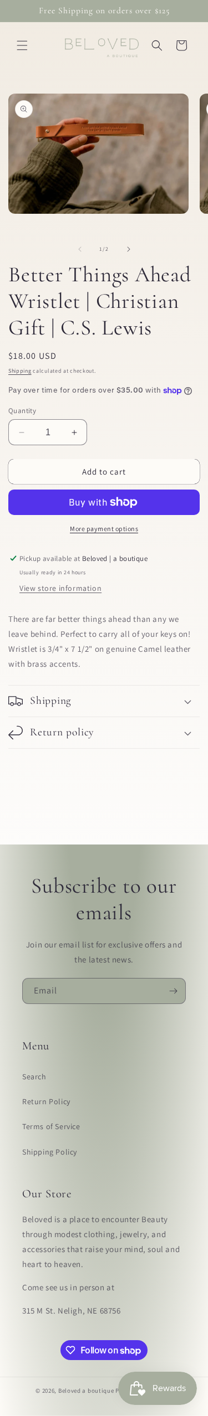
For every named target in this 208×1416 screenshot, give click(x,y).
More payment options (104, 528)
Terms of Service (51, 1126)
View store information (60, 588)
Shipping (20, 370)
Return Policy (46, 1101)
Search (34, 1077)
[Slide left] (80, 249)
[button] (22, 45)
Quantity (22, 410)
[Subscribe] (173, 991)
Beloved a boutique (86, 1390)
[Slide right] (128, 249)
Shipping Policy (49, 1152)
